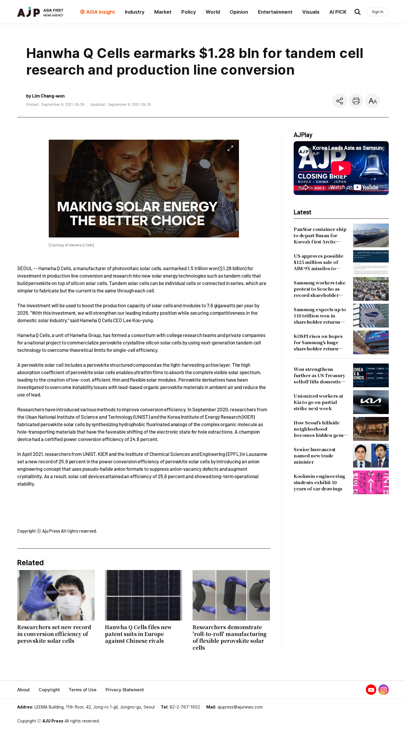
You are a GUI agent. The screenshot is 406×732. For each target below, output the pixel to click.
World (213, 12)
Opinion (239, 12)
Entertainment (275, 12)
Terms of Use (83, 689)
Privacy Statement (125, 689)
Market (162, 12)
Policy (188, 12)
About (23, 689)
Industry (134, 12)
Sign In (377, 12)
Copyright (49, 689)
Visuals (311, 12)
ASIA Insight (100, 12)
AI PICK (338, 12)
